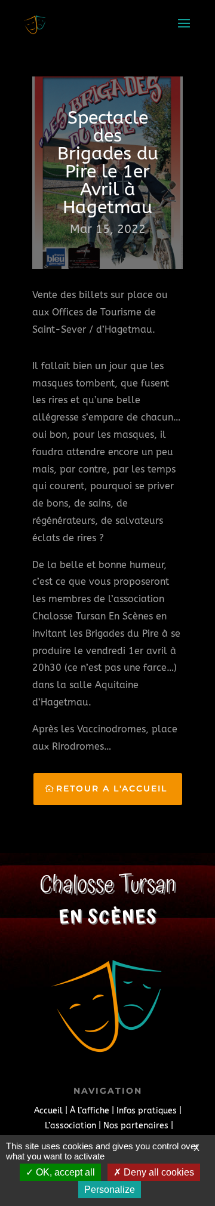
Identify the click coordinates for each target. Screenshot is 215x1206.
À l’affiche (89, 1111)
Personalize (109, 1189)
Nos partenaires (135, 1126)
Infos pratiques (146, 1111)
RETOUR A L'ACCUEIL (111, 788)
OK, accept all (64, 1172)
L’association (70, 1126)
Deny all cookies (157, 1172)
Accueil (48, 1111)
